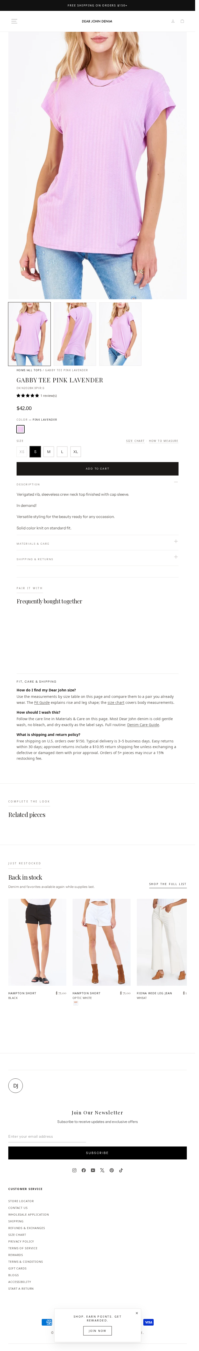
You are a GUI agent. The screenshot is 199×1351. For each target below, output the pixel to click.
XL (75, 451)
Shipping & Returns (35, 559)
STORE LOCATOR (21, 1201)
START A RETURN (21, 1288)
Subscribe (97, 1153)
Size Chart (135, 441)
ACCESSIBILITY (19, 1282)
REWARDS (15, 1255)
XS (21, 451)
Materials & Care (33, 543)
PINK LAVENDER (20, 429)
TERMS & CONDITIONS (25, 1262)
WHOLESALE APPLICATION (28, 1214)
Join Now (97, 1331)
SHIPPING (16, 1221)
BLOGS (13, 1275)
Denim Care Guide (143, 724)
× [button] (137, 1313)
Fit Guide (42, 702)
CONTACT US (18, 1208)
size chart (116, 702)
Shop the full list (168, 884)
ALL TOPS (34, 370)
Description (28, 484)
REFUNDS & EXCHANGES (26, 1228)
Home (21, 370)
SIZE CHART (17, 1235)
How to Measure (164, 441)
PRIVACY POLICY (21, 1241)
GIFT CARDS (17, 1268)
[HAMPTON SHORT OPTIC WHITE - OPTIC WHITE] (76, 1003)
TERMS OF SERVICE (23, 1248)
